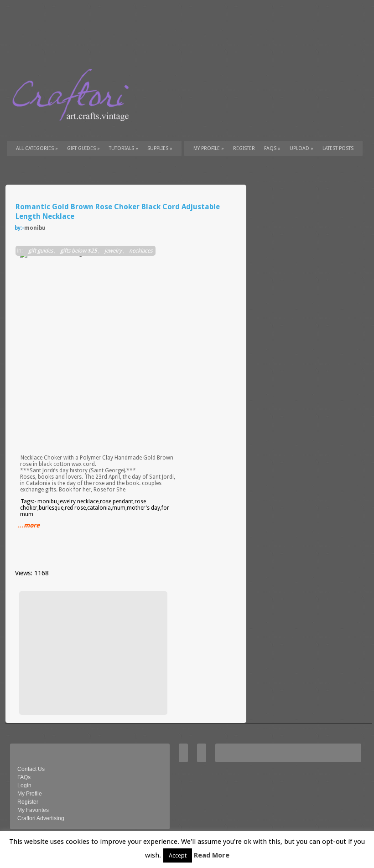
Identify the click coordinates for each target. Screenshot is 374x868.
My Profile (208, 148)
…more (28, 525)
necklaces (140, 251)
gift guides (83, 148)
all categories (37, 148)
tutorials (123, 148)
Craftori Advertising (40, 818)
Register (27, 802)
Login (24, 785)
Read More (211, 855)
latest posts (337, 148)
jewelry (113, 251)
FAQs (272, 148)
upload (301, 148)
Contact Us (31, 769)
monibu (35, 228)
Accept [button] (178, 855)
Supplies (159, 148)
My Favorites (33, 810)
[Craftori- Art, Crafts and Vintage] (73, 129)
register (244, 148)
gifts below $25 (78, 251)
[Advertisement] (92, 653)
